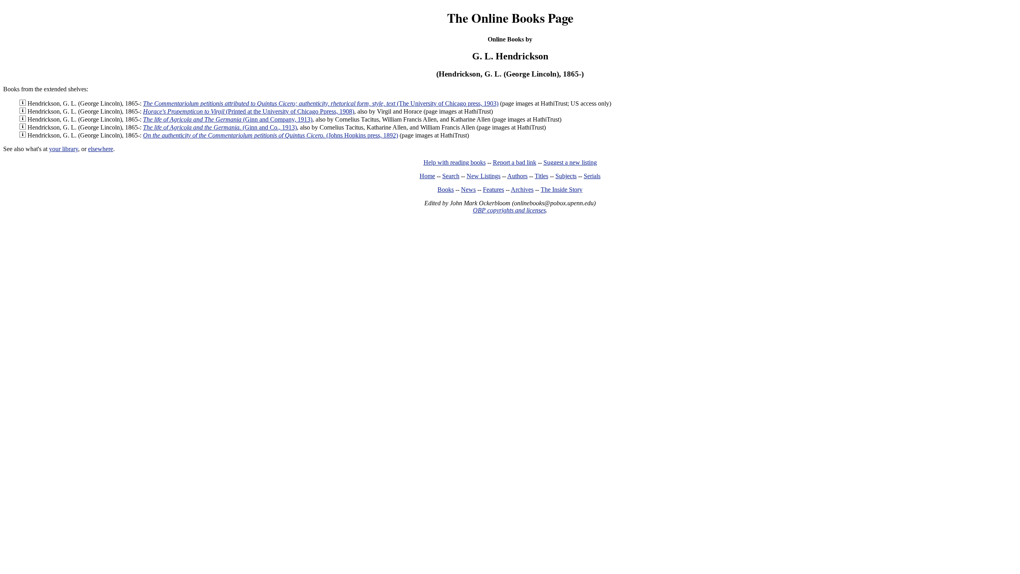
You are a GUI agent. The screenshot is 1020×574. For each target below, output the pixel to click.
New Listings (483, 176)
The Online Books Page (510, 17)
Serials (592, 176)
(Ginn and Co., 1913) (220, 127)
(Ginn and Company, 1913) (227, 119)
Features (493, 189)
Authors (517, 176)
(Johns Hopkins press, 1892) (270, 135)
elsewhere (100, 148)
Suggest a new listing (570, 162)
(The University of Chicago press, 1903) (320, 103)
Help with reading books (455, 162)
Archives (522, 189)
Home (427, 176)
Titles (541, 176)
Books (445, 189)
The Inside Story (562, 189)
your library (63, 148)
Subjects (566, 176)
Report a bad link (514, 162)
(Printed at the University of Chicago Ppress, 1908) (248, 111)
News (468, 189)
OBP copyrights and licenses (509, 210)
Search (450, 176)
